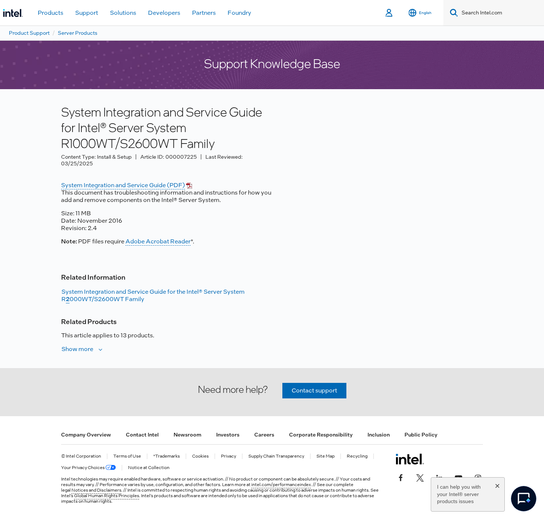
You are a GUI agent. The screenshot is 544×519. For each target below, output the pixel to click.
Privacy (228, 456)
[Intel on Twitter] (420, 477)
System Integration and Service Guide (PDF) (123, 185)
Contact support (314, 390)
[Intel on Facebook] (401, 477)
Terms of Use (127, 456)
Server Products (77, 33)
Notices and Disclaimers (96, 490)
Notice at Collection (148, 468)
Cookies (200, 456)
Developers (164, 13)
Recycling (357, 456)
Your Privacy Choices (83, 468)
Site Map (325, 456)
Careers (264, 434)
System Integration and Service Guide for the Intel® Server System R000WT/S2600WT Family (153, 295)
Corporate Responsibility (321, 434)
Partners (204, 13)
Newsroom (187, 434)
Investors (227, 434)
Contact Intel (142, 434)
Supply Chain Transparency (276, 456)
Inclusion (378, 434)
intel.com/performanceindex (281, 485)
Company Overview (86, 434)
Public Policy (420, 434)
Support (86, 13)
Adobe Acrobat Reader (158, 241)
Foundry (239, 13)
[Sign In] (389, 13)
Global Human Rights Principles (106, 496)
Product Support (29, 33)
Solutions (123, 13)
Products (50, 13)
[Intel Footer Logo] (410, 459)
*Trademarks (166, 456)
